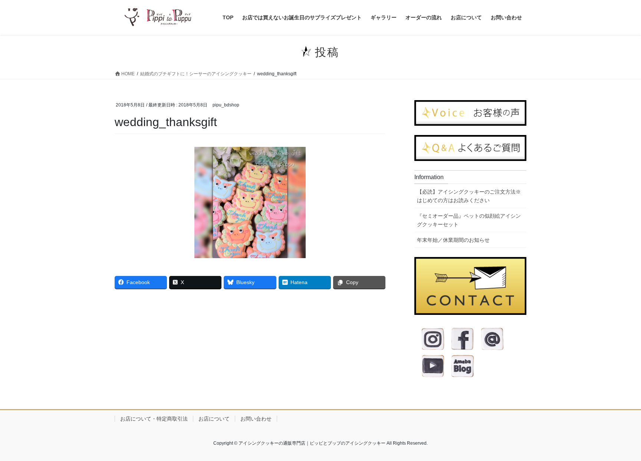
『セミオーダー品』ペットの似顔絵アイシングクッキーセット (469, 220)
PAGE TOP (619, 440)
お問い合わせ (256, 419)
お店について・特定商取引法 (154, 419)
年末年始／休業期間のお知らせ (453, 240)
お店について (214, 419)
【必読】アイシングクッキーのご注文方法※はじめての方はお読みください (469, 196)
